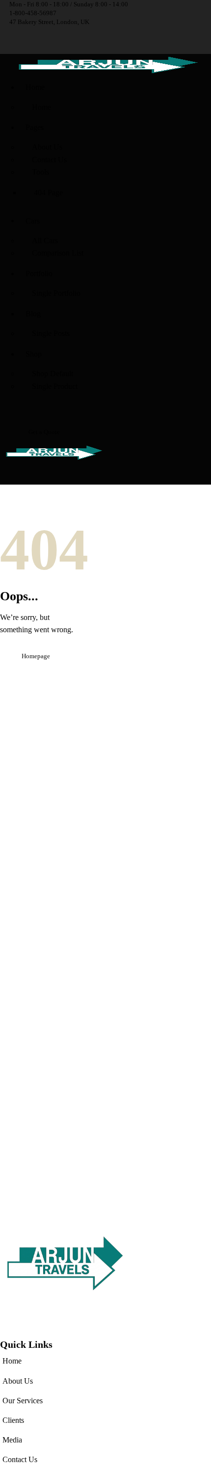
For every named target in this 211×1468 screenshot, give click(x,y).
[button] (3, 478)
